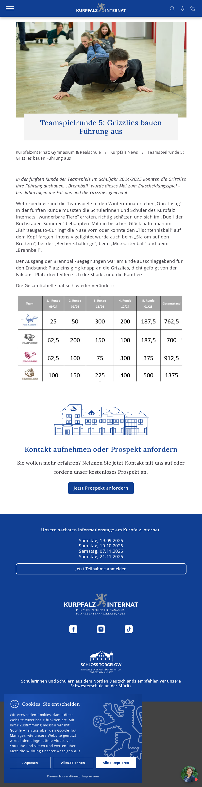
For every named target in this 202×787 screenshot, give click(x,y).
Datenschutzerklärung (63, 776)
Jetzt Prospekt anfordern (101, 488)
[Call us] (192, 8)
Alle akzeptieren (116, 762)
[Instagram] (101, 629)
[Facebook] (73, 629)
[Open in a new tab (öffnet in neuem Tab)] (182, 8)
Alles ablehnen (73, 762)
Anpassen (30, 762)
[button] (172, 8)
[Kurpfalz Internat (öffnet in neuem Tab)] (101, 662)
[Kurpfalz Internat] (101, 8)
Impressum (90, 776)
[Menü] (9, 8)
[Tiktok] (129, 629)
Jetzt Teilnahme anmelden (101, 568)
